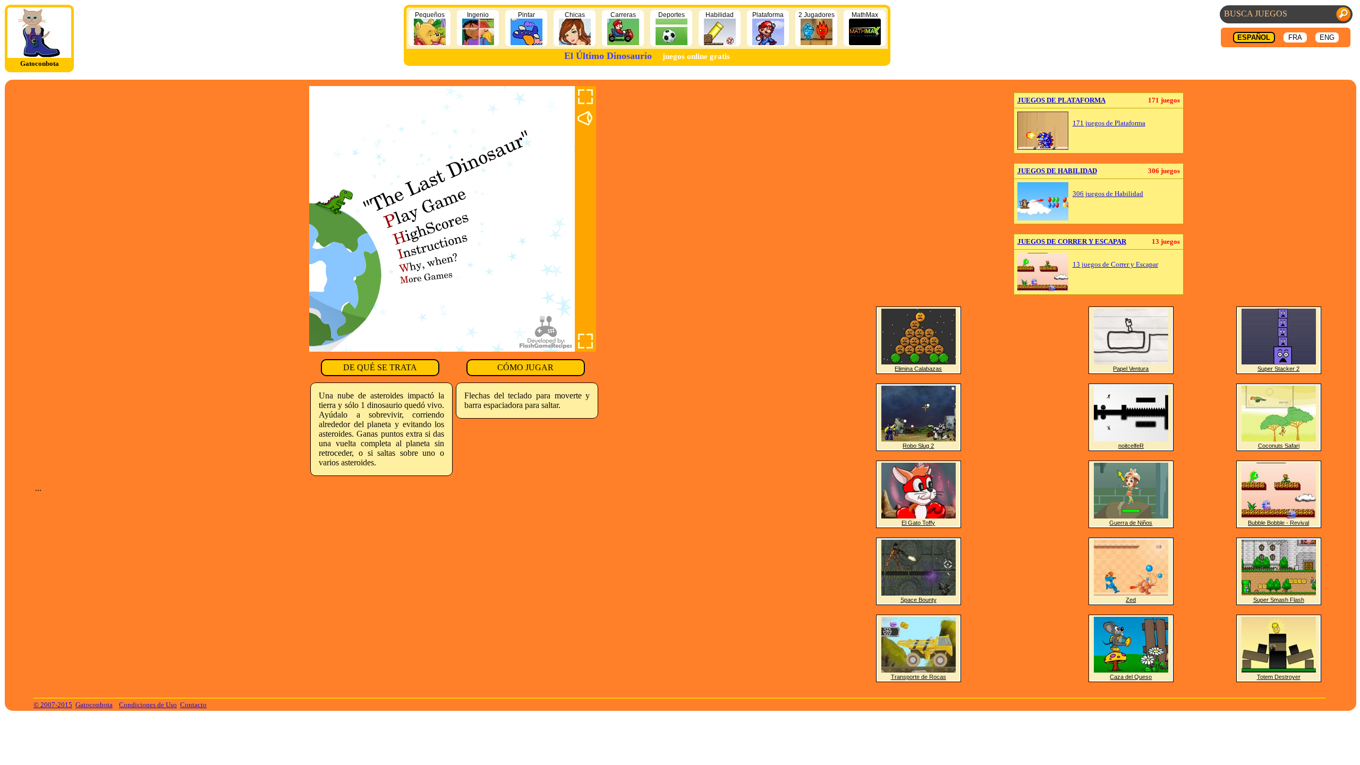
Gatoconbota (94, 705)
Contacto (193, 705)
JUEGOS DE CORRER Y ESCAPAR (1071, 241)
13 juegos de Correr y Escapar (1115, 264)
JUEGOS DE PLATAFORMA (1061, 100)
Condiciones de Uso (148, 705)
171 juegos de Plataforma (1109, 123)
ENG (1327, 37)
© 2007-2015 (52, 705)
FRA (1295, 37)
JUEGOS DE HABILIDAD (1057, 171)
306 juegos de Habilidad (1108, 194)
